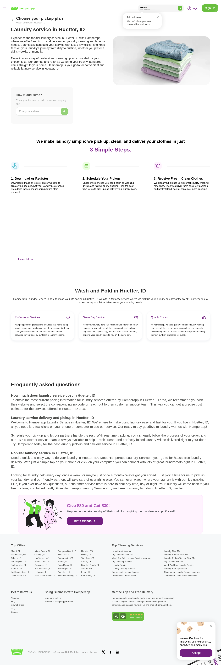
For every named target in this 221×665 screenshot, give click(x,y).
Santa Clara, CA (42, 561)
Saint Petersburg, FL (67, 575)
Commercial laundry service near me (182, 572)
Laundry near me (172, 551)
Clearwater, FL (41, 565)
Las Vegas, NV (41, 558)
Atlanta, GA (16, 568)
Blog (13, 608)
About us (15, 598)
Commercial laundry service (125, 572)
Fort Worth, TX (88, 575)
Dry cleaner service (173, 561)
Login (194, 8)
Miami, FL (15, 551)
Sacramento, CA (65, 558)
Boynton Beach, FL (90, 565)
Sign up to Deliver (53, 598)
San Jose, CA (87, 558)
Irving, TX (85, 572)
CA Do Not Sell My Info (65, 652)
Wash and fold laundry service (179, 565)
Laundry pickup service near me (179, 558)
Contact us (16, 612)
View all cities (17, 605)
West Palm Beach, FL (44, 575)
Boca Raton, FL (65, 565)
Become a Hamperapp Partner (59, 601)
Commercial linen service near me (180, 575)
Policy (84, 652)
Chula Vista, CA (18, 575)
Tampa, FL (63, 561)
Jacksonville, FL (18, 565)
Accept (196, 652)
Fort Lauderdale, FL (20, 572)
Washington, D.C (19, 554)
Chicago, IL (39, 554)
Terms (93, 652)
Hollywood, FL (41, 572)
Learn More (25, 259)
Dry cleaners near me (122, 554)
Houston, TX (87, 551)
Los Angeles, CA (19, 561)
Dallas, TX (86, 554)
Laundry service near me (176, 554)
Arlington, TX (64, 572)
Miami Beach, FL (42, 551)
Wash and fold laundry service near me (131, 558)
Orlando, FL (16, 558)
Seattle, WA (87, 568)
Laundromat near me (121, 551)
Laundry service (119, 565)
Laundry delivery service (123, 568)
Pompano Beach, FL (67, 551)
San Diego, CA (65, 568)
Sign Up (210, 8)
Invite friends (82, 521)
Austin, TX (86, 561)
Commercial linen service (124, 575)
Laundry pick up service (175, 568)
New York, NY (64, 554)
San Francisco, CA (43, 568)
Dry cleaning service (122, 561)
